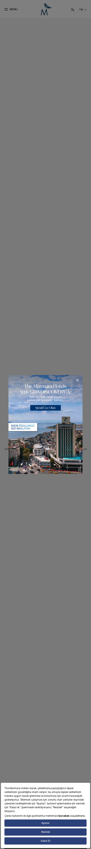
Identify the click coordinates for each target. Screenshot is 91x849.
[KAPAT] (77, 380)
